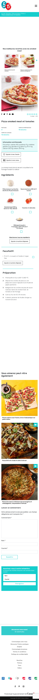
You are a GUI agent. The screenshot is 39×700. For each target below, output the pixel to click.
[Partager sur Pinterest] (7, 114)
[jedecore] (30, 678)
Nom (3, 540)
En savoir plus (19, 631)
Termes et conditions (19, 652)
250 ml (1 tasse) (29, 189)
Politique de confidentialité (19, 654)
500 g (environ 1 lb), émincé (10, 207)
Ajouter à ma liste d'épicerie (19, 241)
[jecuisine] (24, 678)
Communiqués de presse (19, 649)
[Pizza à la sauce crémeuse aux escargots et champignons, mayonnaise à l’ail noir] (19, 482)
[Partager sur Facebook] (1, 114)
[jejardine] (36, 678)
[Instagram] (23, 686)
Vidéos (19, 668)
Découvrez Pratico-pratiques (20, 644)
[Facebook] (15, 686)
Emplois (19, 647)
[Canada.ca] (31, 693)
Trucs (19, 665)
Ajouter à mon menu (12, 160)
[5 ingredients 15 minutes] (4, 6)
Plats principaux (16, 13)
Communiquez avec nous (19, 641)
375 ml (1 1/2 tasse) (19, 227)
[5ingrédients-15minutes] (10, 678)
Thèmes (19, 663)
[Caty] (17, 678)
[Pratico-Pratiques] (3, 678)
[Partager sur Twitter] (4, 114)
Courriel (4, 548)
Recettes (8, 13)
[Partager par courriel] (13, 114)
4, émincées (28, 208)
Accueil (3, 13)
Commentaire (6, 518)
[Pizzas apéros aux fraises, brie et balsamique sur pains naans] (19, 398)
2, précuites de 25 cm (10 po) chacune (10, 189)
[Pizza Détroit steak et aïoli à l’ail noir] (19, 441)
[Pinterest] (19, 686)
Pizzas (23, 13)
